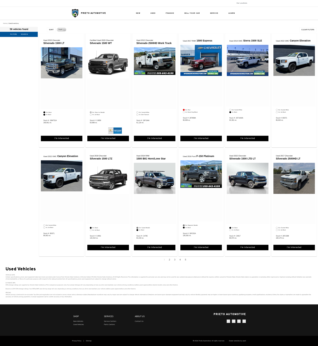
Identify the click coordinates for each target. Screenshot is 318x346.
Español (74, 3)
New (138, 13)
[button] (64, 29)
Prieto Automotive (93, 13)
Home (5, 23)
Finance (170, 13)
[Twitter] (239, 321)
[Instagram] (233, 321)
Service (214, 13)
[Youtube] (244, 321)
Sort (51, 30)
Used (153, 13)
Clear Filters (307, 30)
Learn (231, 13)
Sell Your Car (192, 13)
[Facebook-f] (228, 321)
